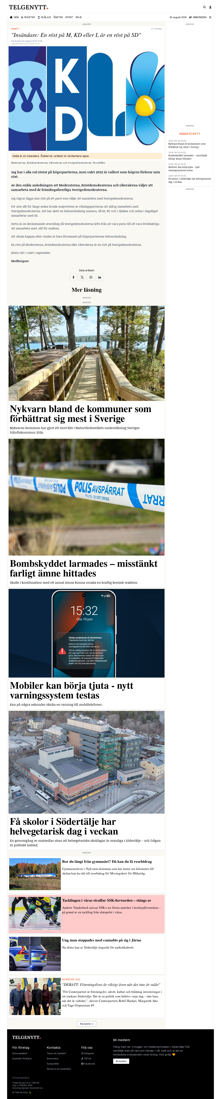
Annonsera (52, 1058)
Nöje (79, 17)
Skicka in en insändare (59, 1068)
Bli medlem (121, 1061)
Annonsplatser (20, 1053)
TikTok (87, 1058)
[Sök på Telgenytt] (204, 7)
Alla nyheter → (87, 1024)
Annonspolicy (20, 1077)
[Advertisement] (189, 74)
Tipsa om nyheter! (56, 1053)
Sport (69, 17)
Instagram (88, 1053)
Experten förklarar (22, 1058)
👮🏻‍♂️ (44, 17)
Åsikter (58, 17)
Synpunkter (53, 1063)
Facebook (89, 1063)
